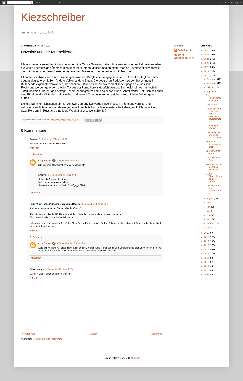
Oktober (211, 87)
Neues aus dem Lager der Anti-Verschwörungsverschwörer (213, 115)
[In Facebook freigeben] (96, 120)
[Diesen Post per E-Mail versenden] (86, 120)
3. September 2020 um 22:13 (62, 175)
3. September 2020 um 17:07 (53, 139)
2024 (207, 59)
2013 (207, 258)
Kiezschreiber (53, 17)
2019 (207, 233)
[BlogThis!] (89, 120)
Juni (209, 207)
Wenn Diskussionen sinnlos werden (214, 178)
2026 (207, 50)
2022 (207, 67)
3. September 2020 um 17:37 (71, 160)
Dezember (212, 79)
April (209, 215)
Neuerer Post (28, 334)
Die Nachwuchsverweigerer (213, 98)
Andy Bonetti (44, 160)
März (209, 219)
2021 (207, 71)
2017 (207, 241)
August (210, 198)
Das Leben (211, 104)
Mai (209, 211)
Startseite (92, 334)
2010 (207, 270)
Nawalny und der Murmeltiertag (213, 189)
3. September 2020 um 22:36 (59, 269)
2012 (207, 262)
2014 (207, 253)
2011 (207, 266)
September (212, 91)
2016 (207, 245)
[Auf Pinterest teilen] (100, 120)
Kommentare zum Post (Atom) (47, 339)
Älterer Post (156, 334)
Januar (210, 227)
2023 (207, 63)
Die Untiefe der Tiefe (213, 158)
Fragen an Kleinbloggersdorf (213, 144)
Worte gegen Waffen (212, 126)
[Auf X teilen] (93, 120)
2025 (207, 54)
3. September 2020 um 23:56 (71, 243)
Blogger (136, 358)
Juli (208, 202)
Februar (211, 223)
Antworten (34, 148)
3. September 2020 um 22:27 (95, 204)
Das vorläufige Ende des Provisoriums (213, 135)
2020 (207, 75)
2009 (207, 274)
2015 (207, 249)
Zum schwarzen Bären (213, 152)
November (212, 83)
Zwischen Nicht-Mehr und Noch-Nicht (213, 167)
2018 (207, 237)
